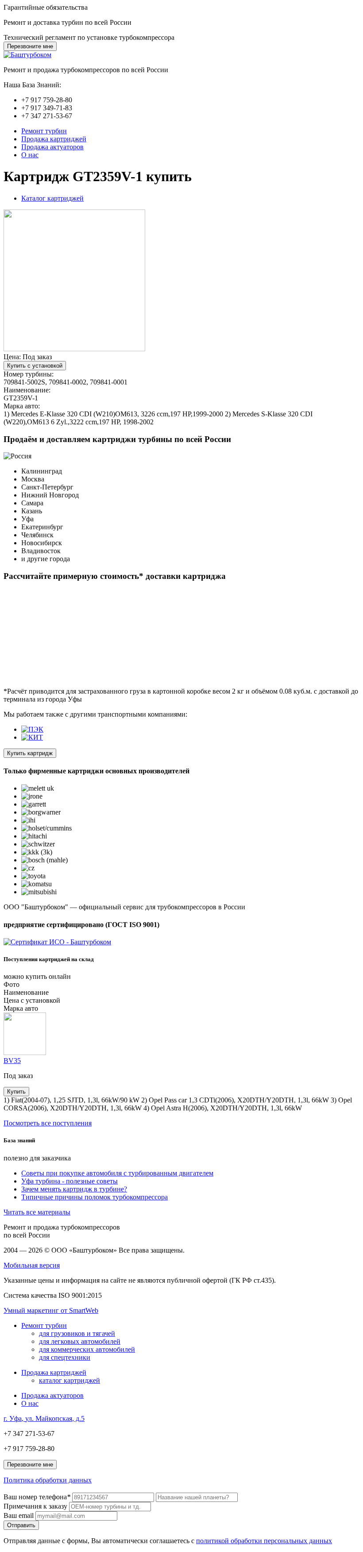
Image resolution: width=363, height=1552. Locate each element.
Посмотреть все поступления (48, 1123)
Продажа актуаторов (52, 147)
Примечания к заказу (35, 1506)
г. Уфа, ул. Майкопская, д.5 (44, 1418)
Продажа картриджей (53, 139)
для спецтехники (64, 1357)
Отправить (21, 1525)
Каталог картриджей (52, 198)
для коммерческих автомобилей (87, 1349)
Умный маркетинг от (51, 1310)
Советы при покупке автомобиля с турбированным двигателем (117, 1173)
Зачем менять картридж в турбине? (74, 1189)
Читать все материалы (37, 1212)
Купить (16, 1091)
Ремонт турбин (44, 131)
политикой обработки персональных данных (264, 1540)
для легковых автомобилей (79, 1341)
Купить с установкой (34, 365)
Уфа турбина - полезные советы (69, 1181)
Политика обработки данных (48, 1480)
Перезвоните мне (30, 46)
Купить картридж (30, 753)
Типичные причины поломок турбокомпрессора (94, 1197)
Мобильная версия (32, 1265)
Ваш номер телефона (37, 1497)
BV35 (12, 1060)
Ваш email (19, 1515)
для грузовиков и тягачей (77, 1333)
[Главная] (27, 54)
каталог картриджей (69, 1380)
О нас (30, 155)
